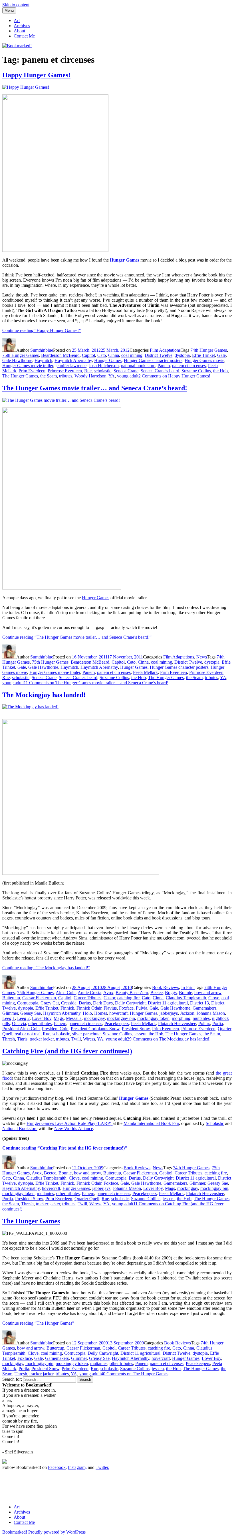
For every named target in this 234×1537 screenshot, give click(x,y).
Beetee (156, 992)
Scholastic (215, 1123)
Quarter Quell (86, 1198)
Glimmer (10, 1013)
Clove (213, 997)
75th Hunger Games (20, 355)
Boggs (171, 992)
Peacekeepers (116, 1023)
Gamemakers (204, 1008)
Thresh (8, 1038)
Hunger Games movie (204, 360)
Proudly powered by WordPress (57, 1532)
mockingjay (94, 1018)
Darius (85, 1002)
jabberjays (169, 1013)
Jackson (187, 1013)
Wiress (89, 1038)
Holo (87, 1013)
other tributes (40, 1023)
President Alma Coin (21, 1028)
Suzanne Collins (196, 370)
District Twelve (158, 355)
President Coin (55, 1028)
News (201, 656)
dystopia (182, 355)
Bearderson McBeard (60, 355)
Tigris (22, 1038)
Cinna (113, 355)
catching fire (128, 997)
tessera (140, 1033)
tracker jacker (42, 1038)
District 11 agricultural (168, 1002)
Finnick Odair (88, 1008)
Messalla (74, 1018)
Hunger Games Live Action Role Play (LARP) (69, 1123)
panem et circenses (189, 365)
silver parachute (86, 1033)
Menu (9, 10)
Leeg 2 (23, 1018)
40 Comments (134, 1373)
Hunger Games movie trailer (27, 365)
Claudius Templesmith (186, 997)
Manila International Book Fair (151, 1123)
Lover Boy (41, 1018)
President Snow (136, 1028)
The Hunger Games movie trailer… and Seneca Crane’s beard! (94, 388)
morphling (181, 1018)
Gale (221, 355)
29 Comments (169, 1038)
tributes (65, 375)
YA (111, 375)
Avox (108, 992)
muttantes (201, 1018)
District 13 (199, 1002)
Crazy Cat (50, 1002)
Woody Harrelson (90, 375)
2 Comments (174, 375)
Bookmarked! (14, 1532)
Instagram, (77, 1467)
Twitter (102, 1467)
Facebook (57, 1467)
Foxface (126, 1008)
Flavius (110, 1008)
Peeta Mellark (145, 672)
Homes (100, 1013)
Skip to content (15, 4)
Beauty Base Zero (132, 992)
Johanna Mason (211, 1013)
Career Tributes (87, 997)
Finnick (67, 1008)
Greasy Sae (30, 1013)
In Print (188, 987)
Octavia (19, 1023)
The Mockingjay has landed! (44, 695)
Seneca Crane (126, 370)
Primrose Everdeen (65, 370)
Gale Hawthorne (17, 360)
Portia (217, 1023)
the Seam (48, 375)
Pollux (204, 1023)
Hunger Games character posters (153, 360)
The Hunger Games (20, 375)
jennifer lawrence (70, 365)
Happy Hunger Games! (36, 75)
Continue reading (41, 330)
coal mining (131, 355)
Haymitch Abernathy (73, 360)
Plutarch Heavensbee (177, 1023)
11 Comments (96, 682)
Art (17, 20)
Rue (88, 370)
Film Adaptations (165, 350)
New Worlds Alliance (73, 1128)
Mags (59, 1018)
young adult (127, 375)
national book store (138, 365)
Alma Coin (66, 992)
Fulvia (141, 1008)
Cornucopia (27, 1002)
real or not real (28, 1033)
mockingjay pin (121, 1018)
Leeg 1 (8, 1018)
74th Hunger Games (208, 350)
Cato (101, 355)
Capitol (88, 355)
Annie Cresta (89, 992)
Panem (164, 365)
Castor (109, 997)
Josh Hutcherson (104, 365)
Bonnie (185, 992)
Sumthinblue (41, 350)
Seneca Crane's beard (160, 370)
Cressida (68, 1002)
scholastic (102, 370)
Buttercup (11, 997)
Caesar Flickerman (39, 997)
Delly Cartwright (130, 1002)
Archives (22, 25)
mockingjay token (153, 1018)
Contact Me (24, 35)
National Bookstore (19, 1128)
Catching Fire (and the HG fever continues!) (67, 1051)
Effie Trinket (203, 355)
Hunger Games (108, 360)
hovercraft (118, 1013)
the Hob (220, 370)
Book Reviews (165, 987)
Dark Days (103, 1002)
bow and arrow (207, 992)
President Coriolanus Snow (95, 1028)
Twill (76, 1038)
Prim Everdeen (32, 370)
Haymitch (43, 360)
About (19, 30)
